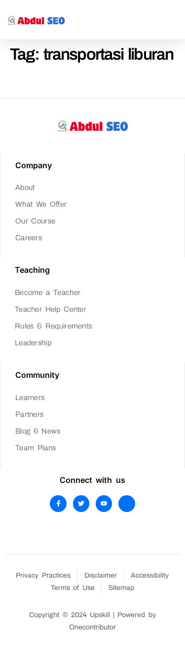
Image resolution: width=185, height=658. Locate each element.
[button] (176, 19)
